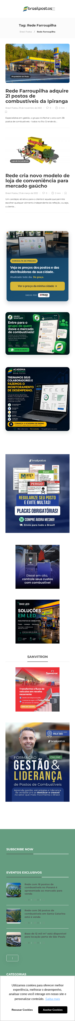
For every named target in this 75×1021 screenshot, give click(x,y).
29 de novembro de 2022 (30, 108)
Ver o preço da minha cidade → (37, 285)
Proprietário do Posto (20, 76)
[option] (37, 916)
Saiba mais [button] (52, 999)
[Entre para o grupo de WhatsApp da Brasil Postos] (37, 333)
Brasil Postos (26, 31)
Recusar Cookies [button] (22, 1009)
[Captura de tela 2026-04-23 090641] (37, 689)
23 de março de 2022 (28, 193)
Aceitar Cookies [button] (53, 1009)
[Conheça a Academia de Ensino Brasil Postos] (37, 399)
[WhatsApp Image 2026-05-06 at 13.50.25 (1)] (37, 621)
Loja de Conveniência (20, 161)
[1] (37, 566)
